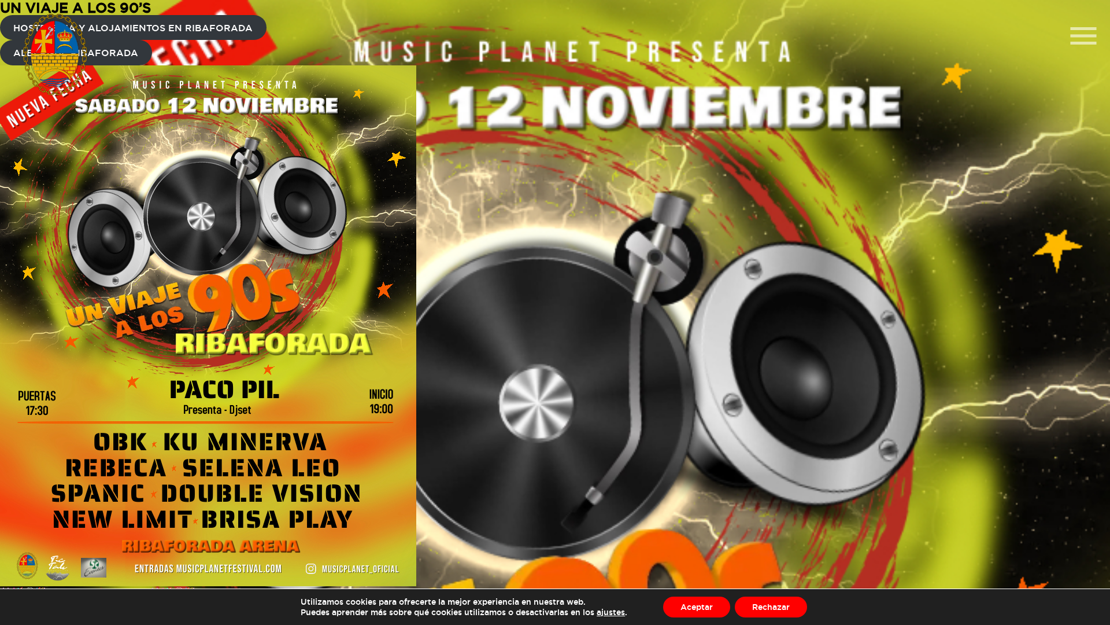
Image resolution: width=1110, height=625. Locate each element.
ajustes (611, 612)
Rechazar (771, 606)
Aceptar (696, 606)
